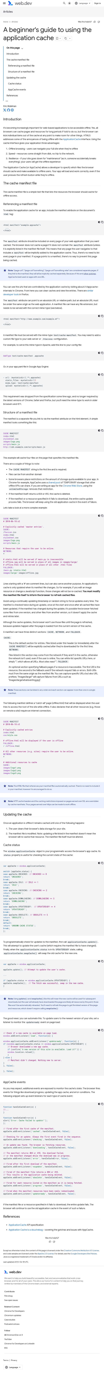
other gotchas (90, 273)
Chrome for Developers (14, 1311)
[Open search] (64, 3)
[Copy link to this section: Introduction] (23, 119)
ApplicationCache (72, 139)
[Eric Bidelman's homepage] (12, 111)
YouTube (8, 1339)
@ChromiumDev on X (13, 1335)
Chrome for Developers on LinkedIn (19, 1343)
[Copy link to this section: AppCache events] (28, 1082)
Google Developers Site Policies (84, 1254)
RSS (6, 1348)
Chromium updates (12, 1315)
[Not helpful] (99, 22)
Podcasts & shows (11, 1324)
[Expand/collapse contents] (22, 48)
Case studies (9, 1319)
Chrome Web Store (72, 485)
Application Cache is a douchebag (26, 1230)
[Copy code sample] (102, 222)
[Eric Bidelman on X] (4, 111)
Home (5, 22)
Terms (5, 1360)
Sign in (97, 3)
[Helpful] (95, 22)
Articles (8, 11)
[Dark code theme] (99, 222)
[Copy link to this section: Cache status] (22, 845)
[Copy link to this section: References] (22, 1216)
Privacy (14, 1360)
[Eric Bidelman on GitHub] (8, 111)
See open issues (11, 1300)
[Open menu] (4, 3)
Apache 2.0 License (46, 1254)
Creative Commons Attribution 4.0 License (81, 1250)
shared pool (54, 482)
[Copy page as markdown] (65, 38)
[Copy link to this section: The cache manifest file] (39, 183)
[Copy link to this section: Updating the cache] (34, 814)
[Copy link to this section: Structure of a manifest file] (39, 412)
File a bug (8, 1296)
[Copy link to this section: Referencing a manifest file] (39, 204)
